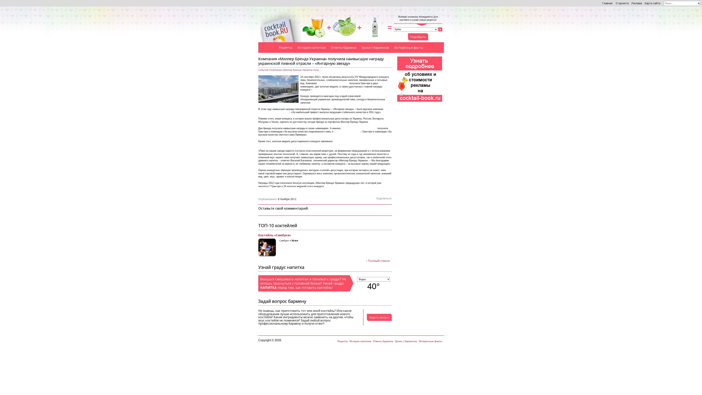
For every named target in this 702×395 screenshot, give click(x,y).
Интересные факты (408, 47)
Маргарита (266, 235)
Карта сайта (652, 3)
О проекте (622, 3)
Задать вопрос (379, 317)
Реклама (636, 3)
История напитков (311, 47)
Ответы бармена (343, 47)
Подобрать (418, 37)
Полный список (379, 261)
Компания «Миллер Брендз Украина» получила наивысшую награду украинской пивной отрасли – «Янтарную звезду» (296, 70)
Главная (607, 3)
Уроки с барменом (375, 47)
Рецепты (285, 47)
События (263, 70)
